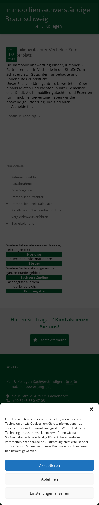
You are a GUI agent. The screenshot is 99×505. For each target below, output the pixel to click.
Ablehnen (49, 479)
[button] (91, 409)
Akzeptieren (49, 465)
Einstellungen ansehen (49, 493)
